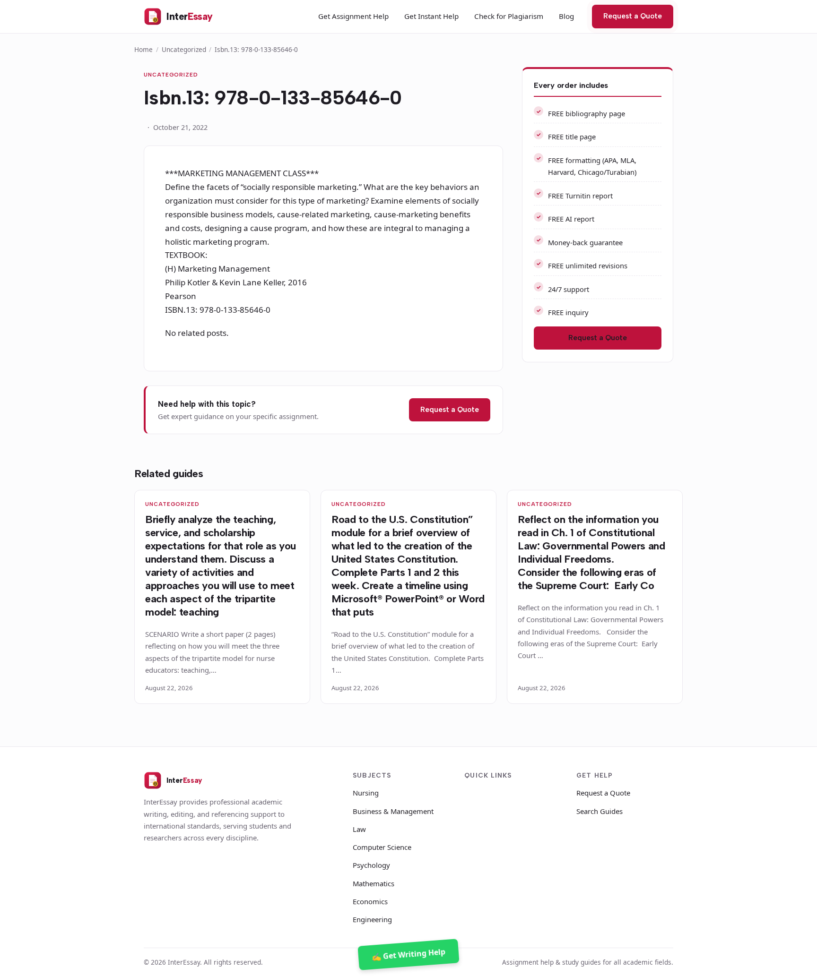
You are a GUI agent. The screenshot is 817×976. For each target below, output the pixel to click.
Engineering (372, 919)
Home (143, 49)
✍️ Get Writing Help (408, 954)
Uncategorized (184, 49)
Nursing (366, 792)
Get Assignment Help (353, 16)
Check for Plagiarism (508, 16)
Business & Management (393, 811)
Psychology (371, 865)
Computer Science (382, 847)
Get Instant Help (431, 16)
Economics (370, 901)
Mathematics (373, 883)
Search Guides (599, 811)
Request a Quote (632, 16)
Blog (566, 16)
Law (359, 829)
